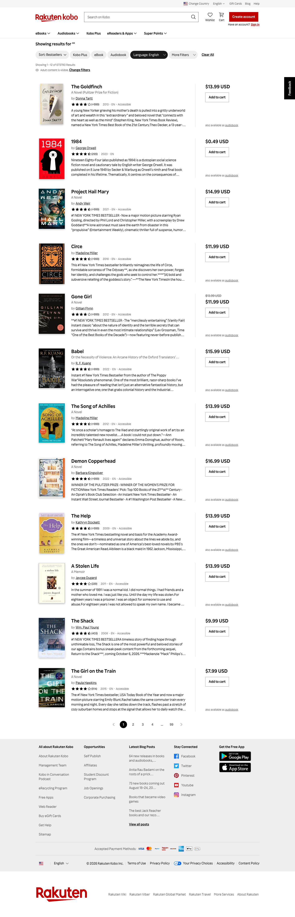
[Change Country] (41, 863)
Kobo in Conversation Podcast (54, 776)
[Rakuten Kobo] (57, 18)
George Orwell (86, 148)
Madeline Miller (87, 253)
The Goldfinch (86, 86)
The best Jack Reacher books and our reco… (145, 813)
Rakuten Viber (139, 894)
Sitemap (45, 834)
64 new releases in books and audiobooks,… (146, 758)
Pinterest (187, 775)
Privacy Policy (160, 863)
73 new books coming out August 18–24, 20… (147, 785)
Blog (247, 3)
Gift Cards (235, 3)
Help (256, 3)
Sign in (255, 24)
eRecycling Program (53, 788)
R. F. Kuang (83, 363)
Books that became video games (147, 799)
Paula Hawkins (86, 683)
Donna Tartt (84, 98)
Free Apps (46, 797)
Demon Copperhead (93, 461)
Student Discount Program (96, 776)
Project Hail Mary (90, 191)
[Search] (193, 17)
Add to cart (217, 97)
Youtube (187, 785)
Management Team (52, 765)
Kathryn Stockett (88, 522)
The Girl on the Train (93, 671)
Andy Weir (83, 203)
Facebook (188, 756)
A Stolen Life (85, 566)
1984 (76, 141)
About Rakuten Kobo (53, 756)
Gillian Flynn (84, 308)
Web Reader (48, 807)
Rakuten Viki (117, 894)
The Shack (82, 621)
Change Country (199, 3)
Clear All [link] (208, 55)
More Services (224, 894)
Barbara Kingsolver (89, 473)
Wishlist (210, 20)
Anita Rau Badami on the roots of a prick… (146, 772)
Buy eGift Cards (50, 816)
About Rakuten (248, 894)
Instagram (188, 795)
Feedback (290, 88)
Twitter (186, 766)
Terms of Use (136, 863)
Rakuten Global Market (169, 894)
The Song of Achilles (93, 406)
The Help (81, 516)
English (59, 863)
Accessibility (226, 863)
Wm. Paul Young (87, 627)
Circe (76, 246)
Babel (77, 351)
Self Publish (92, 756)
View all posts (139, 824)
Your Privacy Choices (198, 863)
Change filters (79, 70)
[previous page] (113, 724)
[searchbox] (138, 17)
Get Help (45, 825)
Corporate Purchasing (99, 797)
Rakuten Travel (200, 894)
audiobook (231, 125)
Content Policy (249, 863)
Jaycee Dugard (86, 578)
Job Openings (93, 788)
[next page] (181, 724)
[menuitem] (43, 33)
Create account (243, 17)
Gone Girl (81, 296)
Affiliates (90, 765)
